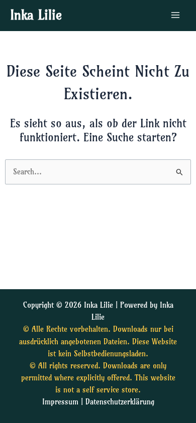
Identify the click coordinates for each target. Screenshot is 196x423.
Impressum (60, 401)
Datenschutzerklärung (119, 401)
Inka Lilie (36, 15)
